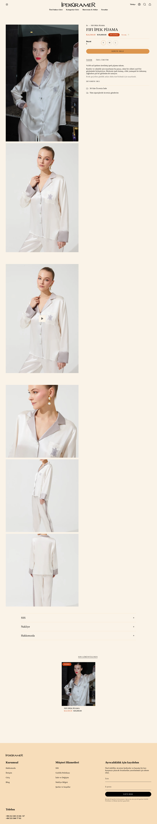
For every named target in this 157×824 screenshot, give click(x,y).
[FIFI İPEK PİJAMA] (78, 684)
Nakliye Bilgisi (62, 782)
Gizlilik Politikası (63, 773)
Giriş (8, 777)
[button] (55, 10)
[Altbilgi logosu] (14, 755)
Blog (8, 782)
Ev (87, 25)
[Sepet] (150, 4)
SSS (23, 617)
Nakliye (25, 626)
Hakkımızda (28, 635)
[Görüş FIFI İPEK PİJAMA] (42, 318)
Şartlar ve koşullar (63, 787)
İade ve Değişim (62, 777)
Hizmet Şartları (118, 801)
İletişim (9, 773)
